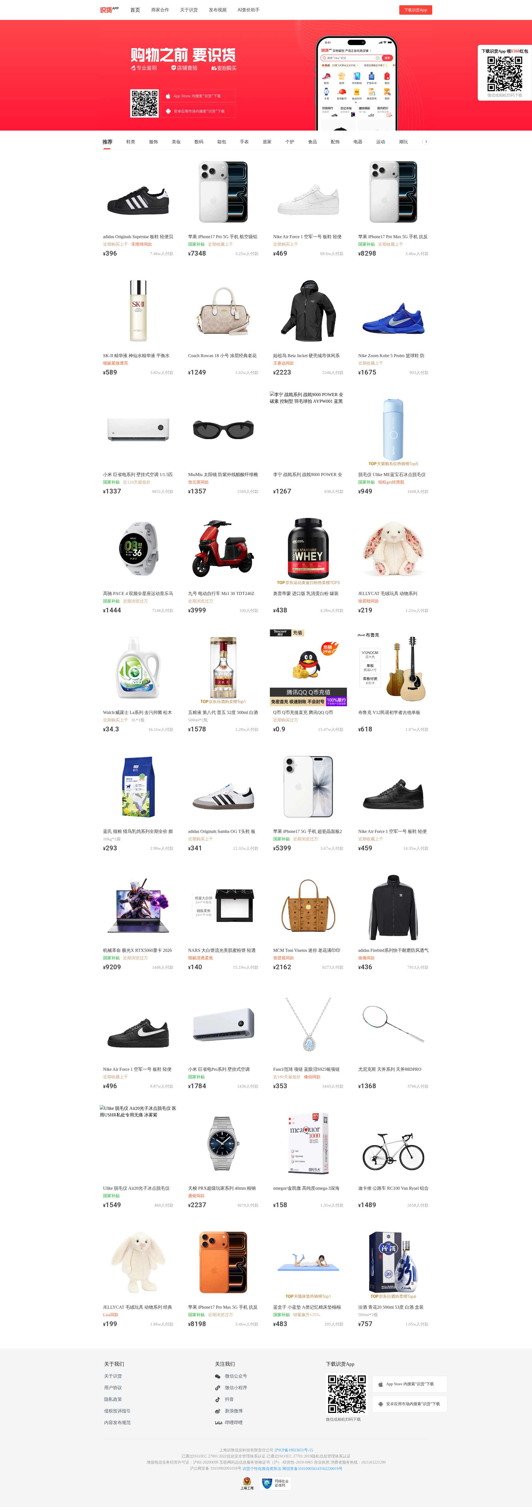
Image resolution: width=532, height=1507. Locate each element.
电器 (358, 142)
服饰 (153, 142)
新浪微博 (234, 1411)
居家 (267, 142)
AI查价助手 (249, 10)
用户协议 (113, 1387)
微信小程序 (236, 1387)
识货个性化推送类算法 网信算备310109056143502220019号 (292, 1469)
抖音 (229, 1399)
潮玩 (403, 142)
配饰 (335, 142)
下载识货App (415, 9)
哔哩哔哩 (234, 1422)
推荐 (107, 141)
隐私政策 (113, 1399)
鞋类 (130, 142)
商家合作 (160, 10)
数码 (199, 142)
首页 (135, 9)
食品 (312, 142)
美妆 (176, 142)
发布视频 (218, 10)
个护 (289, 142)
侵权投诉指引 (117, 1411)
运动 (380, 142)
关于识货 (189, 10)
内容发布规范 (117, 1422)
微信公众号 (236, 1376)
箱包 (221, 142)
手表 (244, 142)
